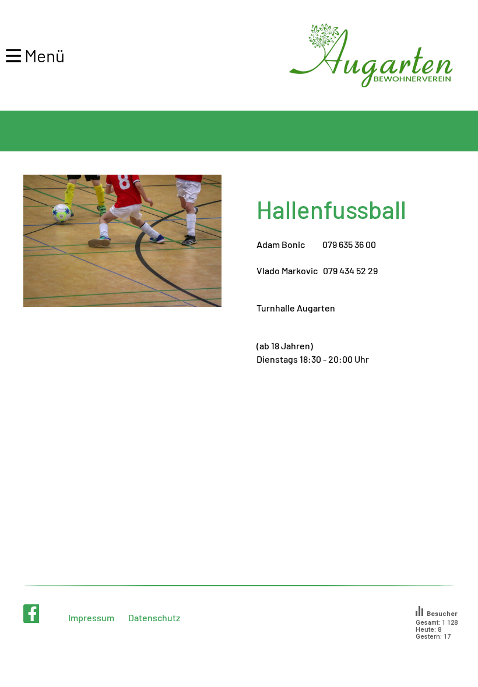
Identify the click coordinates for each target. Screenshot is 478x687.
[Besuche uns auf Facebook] (32, 615)
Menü (43, 55)
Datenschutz (154, 617)
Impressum (91, 617)
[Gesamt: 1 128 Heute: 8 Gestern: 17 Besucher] (441, 651)
